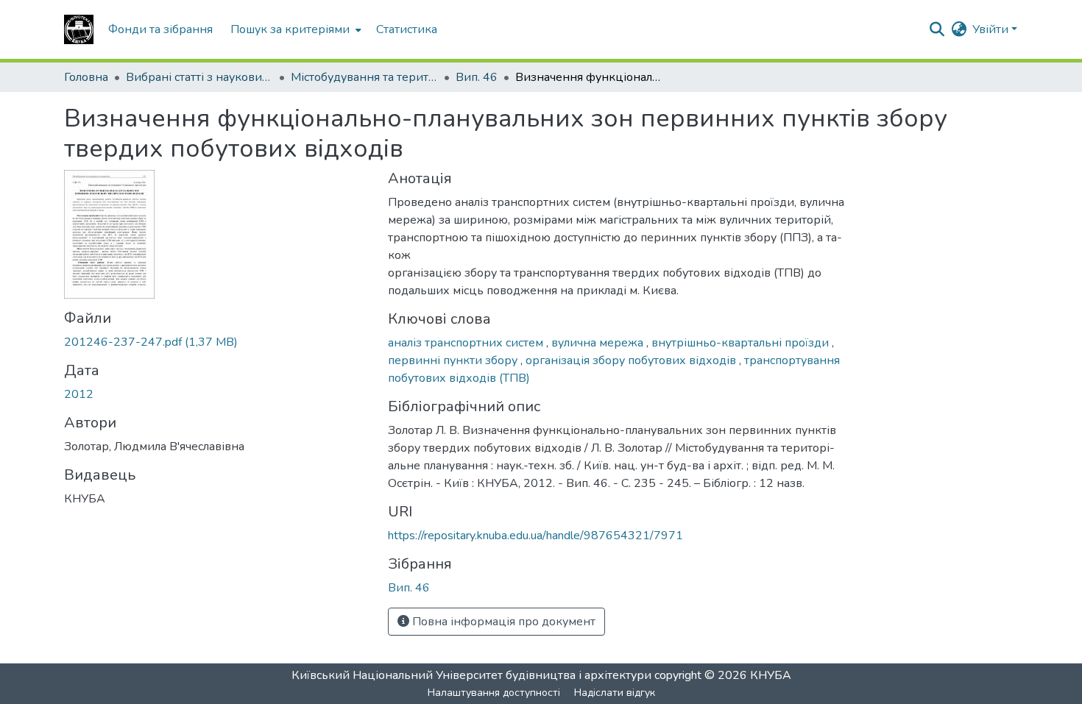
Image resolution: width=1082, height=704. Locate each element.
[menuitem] (294, 29)
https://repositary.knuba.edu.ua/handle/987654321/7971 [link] (535, 535)
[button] (78, 29)
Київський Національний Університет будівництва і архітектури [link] (471, 675)
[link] (217, 342)
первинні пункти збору (454, 360)
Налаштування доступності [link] (494, 693)
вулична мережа (598, 343)
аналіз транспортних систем (467, 343)
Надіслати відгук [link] (614, 693)
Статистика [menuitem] (406, 29)
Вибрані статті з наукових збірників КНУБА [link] (199, 77)
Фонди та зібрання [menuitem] (160, 29)
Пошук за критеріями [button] (290, 29)
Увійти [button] (991, 29)
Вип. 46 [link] (477, 77)
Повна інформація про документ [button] (502, 622)
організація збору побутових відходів (632, 360)
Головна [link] (86, 77)
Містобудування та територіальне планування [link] (364, 77)
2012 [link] (78, 394)
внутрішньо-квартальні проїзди (741, 343)
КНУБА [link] (770, 675)
